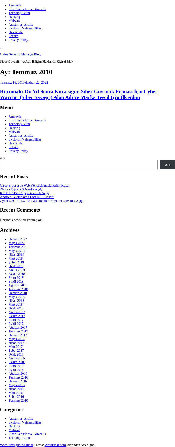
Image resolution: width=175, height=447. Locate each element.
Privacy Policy (18, 40)
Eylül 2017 (16, 323)
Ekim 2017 (16, 320)
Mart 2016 (16, 393)
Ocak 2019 (16, 266)
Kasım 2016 (17, 362)
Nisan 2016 (16, 389)
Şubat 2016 (16, 396)
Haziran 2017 (18, 335)
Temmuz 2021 (18, 247)
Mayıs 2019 (17, 251)
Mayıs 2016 (17, 385)
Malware (14, 20)
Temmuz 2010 (18, 400)
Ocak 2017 (16, 354)
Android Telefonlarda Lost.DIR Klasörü (27, 197)
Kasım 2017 (17, 316)
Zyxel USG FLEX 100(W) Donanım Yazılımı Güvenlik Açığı (41, 201)
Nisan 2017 (16, 343)
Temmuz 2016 (18, 377)
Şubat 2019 (16, 262)
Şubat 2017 (16, 350)
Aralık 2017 (17, 312)
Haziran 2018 (18, 293)
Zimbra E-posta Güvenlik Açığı (21, 189)
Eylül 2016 (16, 370)
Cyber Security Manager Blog (20, 54)
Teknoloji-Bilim (19, 13)
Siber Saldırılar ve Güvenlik (27, 9)
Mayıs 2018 (17, 297)
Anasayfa (15, 5)
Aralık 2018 (17, 270)
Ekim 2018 (16, 277)
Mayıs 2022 (17, 243)
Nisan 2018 (16, 300)
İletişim (13, 36)
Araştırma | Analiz (21, 24)
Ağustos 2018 (18, 285)
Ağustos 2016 (18, 373)
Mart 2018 (16, 304)
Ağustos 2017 (18, 327)
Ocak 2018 (16, 308)
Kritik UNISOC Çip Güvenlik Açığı (24, 193)
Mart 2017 (16, 346)
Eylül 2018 (16, 281)
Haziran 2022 (18, 239)
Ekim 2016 (16, 366)
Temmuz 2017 (18, 331)
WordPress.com (55, 445)
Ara (2, 158)
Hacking (14, 17)
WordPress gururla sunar (16, 445)
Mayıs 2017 (17, 339)
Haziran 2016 (18, 381)
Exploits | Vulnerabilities (25, 28)
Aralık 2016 (17, 358)
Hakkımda (16, 32)
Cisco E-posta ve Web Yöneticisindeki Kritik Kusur (35, 185)
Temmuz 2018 (18, 289)
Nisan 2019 (16, 254)
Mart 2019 (16, 258)
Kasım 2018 (17, 274)
